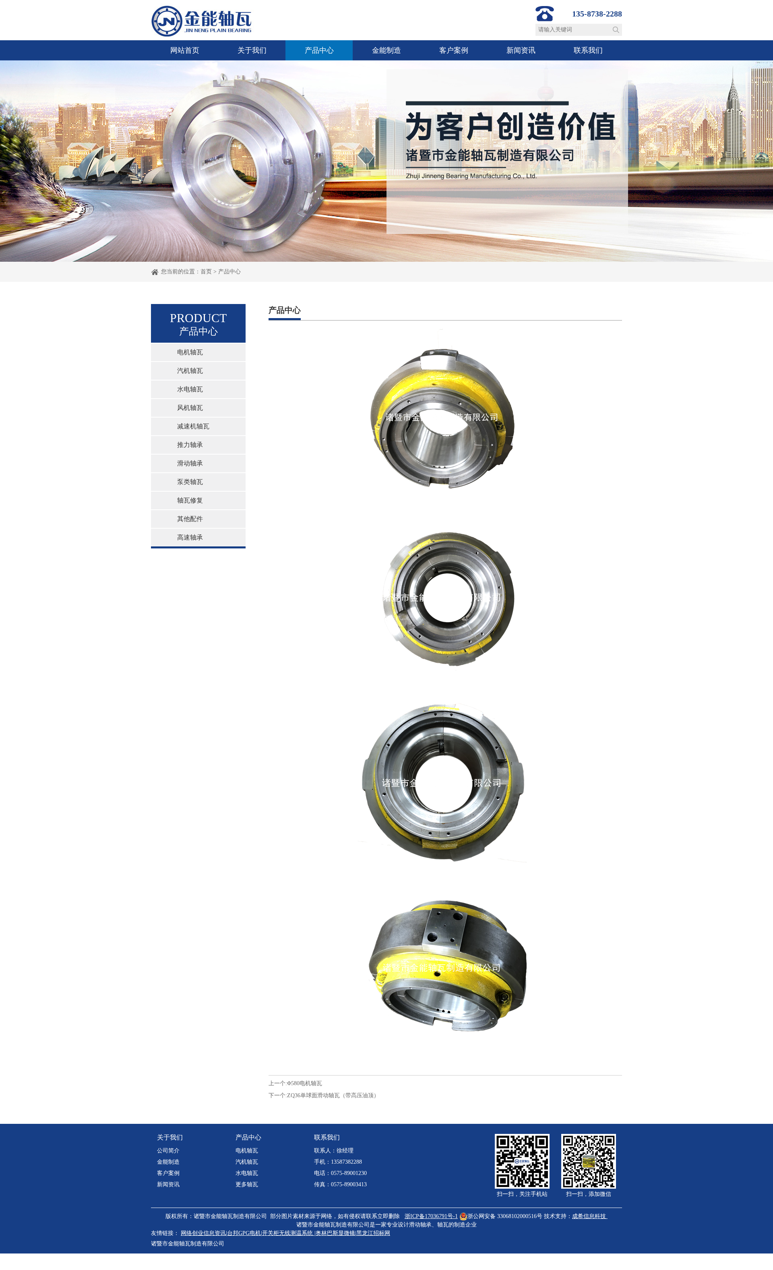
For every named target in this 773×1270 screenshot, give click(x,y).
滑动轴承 (190, 463)
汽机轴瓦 (190, 370)
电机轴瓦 (190, 352)
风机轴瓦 (190, 407)
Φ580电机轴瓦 (304, 1083)
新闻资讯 (520, 50)
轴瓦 (443, 1225)
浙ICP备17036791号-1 (431, 1216)
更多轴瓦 (247, 1184)
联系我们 (588, 50)
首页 (206, 272)
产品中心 (319, 50)
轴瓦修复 (190, 500)
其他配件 (190, 518)
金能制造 (386, 50)
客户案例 (453, 50)
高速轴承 (190, 537)
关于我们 (252, 50)
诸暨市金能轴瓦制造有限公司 (187, 1244)
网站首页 (184, 50)
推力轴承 (190, 444)
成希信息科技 (589, 1216)
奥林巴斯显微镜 (335, 1233)
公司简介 (168, 1151)
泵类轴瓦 (190, 481)
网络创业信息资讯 (203, 1233)
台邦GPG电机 (244, 1233)
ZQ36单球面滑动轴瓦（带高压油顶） (333, 1095)
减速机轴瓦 (193, 426)
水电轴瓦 (190, 389)
